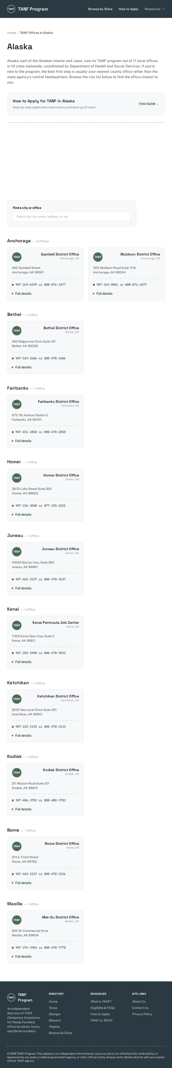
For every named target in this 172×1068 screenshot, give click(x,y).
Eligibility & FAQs (102, 1008)
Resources (152, 9)
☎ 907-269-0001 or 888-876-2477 (120, 285)
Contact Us (140, 1008)
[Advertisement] (86, 161)
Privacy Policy (142, 1014)
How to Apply (128, 9)
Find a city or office (27, 208)
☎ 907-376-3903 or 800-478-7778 (39, 948)
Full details (23, 293)
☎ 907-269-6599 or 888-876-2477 (39, 285)
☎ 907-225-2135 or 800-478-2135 (39, 727)
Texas (53, 1008)
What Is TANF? (101, 1001)
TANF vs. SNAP (101, 1020)
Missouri (55, 1020)
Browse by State (100, 9)
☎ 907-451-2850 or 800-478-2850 (39, 432)
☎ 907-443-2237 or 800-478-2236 (39, 874)
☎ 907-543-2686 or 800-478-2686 (39, 358)
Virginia (54, 1026)
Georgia (54, 1014)
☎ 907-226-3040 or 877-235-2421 (39, 506)
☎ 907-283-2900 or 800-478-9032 (39, 653)
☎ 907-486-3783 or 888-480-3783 (39, 800)
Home (11, 32)
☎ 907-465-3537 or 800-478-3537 (39, 579)
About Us (138, 1001)
